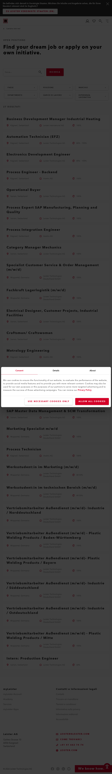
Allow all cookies (92, 401)
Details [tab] (56, 370)
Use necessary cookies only (48, 401)
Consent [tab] (19, 370)
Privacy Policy (85, 390)
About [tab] (93, 370)
